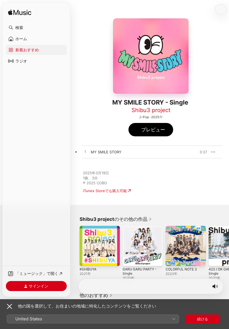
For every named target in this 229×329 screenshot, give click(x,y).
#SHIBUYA (88, 269)
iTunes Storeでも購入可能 (105, 190)
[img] (19, 12)
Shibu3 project (151, 110)
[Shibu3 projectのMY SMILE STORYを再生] (85, 151)
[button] (36, 27)
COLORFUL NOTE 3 (181, 269)
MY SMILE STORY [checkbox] (106, 152)
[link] (116, 219)
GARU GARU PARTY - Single (140, 271)
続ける (202, 319)
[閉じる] (9, 306)
